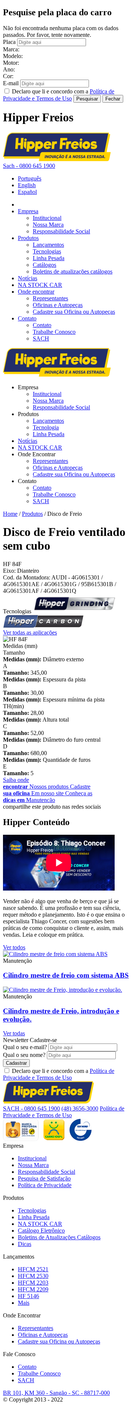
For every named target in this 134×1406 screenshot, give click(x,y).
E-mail (11, 83)
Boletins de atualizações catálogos (72, 271)
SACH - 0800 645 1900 (31, 1108)
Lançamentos (48, 245)
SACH (41, 338)
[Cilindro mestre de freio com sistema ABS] (55, 954)
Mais (23, 1303)
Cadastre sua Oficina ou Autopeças (74, 312)
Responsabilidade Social (61, 231)
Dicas (24, 1244)
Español (27, 192)
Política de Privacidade (44, 1185)
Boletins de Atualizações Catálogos (59, 1237)
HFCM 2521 (33, 1269)
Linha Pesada (48, 258)
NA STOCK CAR (40, 285)
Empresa (28, 211)
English (27, 185)
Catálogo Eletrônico (41, 1230)
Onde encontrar (36, 291)
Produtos (28, 238)
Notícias (27, 278)
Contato (27, 318)
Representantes (50, 298)
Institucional (47, 218)
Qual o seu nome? (24, 1055)
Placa (9, 42)
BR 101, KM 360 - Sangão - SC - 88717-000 (56, 1393)
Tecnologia (46, 427)
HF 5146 (28, 1296)
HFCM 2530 (33, 1276)
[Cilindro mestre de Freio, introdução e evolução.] (62, 990)
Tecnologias (47, 251)
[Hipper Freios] (57, 159)
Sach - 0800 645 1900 (29, 166)
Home (10, 514)
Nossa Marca (48, 224)
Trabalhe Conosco (54, 332)
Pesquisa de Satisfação (44, 1178)
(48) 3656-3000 (79, 1108)
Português (29, 178)
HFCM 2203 (33, 1282)
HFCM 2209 (33, 1289)
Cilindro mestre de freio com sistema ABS (66, 975)
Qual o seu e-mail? (25, 1047)
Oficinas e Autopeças (58, 305)
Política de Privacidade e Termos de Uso (58, 1074)
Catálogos (44, 265)
